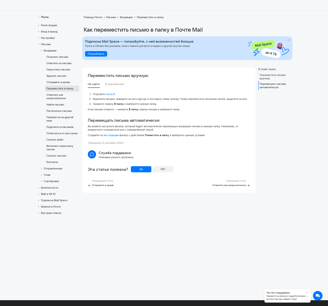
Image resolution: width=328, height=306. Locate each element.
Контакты (52, 162)
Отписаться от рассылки (62, 133)
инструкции (111, 135)
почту (109, 94)
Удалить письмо (56, 75)
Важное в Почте (51, 206)
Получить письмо (57, 56)
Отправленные (53, 168)
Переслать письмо (58, 69)
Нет (163, 169)
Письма (46, 44)
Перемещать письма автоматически (273, 85)
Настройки (48, 37)
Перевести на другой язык (59, 119)
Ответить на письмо (59, 63)
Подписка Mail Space (54, 200)
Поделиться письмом (59, 127)
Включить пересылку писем (59, 147)
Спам (47, 174)
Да (141, 169)
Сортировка (51, 181)
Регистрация (49, 25)
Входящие (50, 50)
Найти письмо (55, 104)
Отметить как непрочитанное (56, 96)
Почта (45, 17)
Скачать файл (54, 139)
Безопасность (49, 187)
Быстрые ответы (51, 213)
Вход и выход (49, 31)
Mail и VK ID (48, 194)
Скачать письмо (56, 155)
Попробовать (96, 53)
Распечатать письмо (59, 110)
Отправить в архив (58, 82)
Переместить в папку (59, 88)
